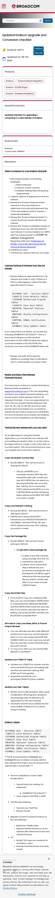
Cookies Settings (27, 894)
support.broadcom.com (16, 391)
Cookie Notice (10, 888)
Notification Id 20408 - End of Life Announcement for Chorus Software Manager (28, 244)
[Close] (49, 859)
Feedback (38, 48)
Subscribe (38, 53)
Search (48, 20)
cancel (40, 20)
